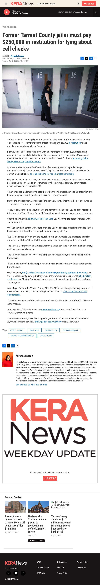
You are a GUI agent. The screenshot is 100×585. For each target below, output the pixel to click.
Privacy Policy (62, 573)
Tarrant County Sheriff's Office (22, 336)
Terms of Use (82, 562)
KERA (39, 562)
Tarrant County (51, 330)
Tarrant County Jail (70, 330)
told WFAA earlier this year (40, 218)
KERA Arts (41, 573)
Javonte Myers (46, 336)
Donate (90, 3)
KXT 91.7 (60, 568)
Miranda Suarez (17, 56)
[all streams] (96, 12)
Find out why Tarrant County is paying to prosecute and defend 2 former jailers (37, 524)
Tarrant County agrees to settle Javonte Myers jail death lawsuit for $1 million (15, 522)
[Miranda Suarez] (7, 359)
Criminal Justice (9, 27)
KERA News (34, 330)
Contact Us (81, 568)
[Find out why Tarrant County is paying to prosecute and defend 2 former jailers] (38, 507)
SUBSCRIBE (50, 478)
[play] (7, 12)
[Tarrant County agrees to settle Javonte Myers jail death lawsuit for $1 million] (15, 507)
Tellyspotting (62, 562)
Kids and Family (43, 568)
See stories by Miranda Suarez (31, 384)
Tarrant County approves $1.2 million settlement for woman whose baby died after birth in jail (61, 524)
